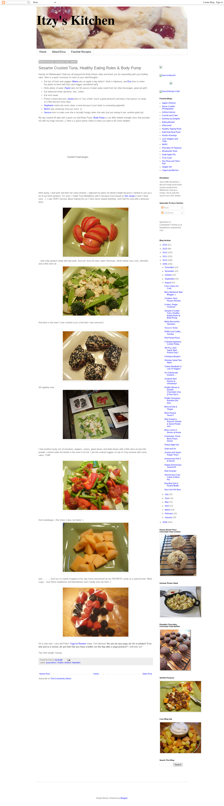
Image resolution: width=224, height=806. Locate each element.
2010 (165, 260)
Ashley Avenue (168, 112)
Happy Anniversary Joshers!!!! (172, 466)
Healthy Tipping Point (171, 129)
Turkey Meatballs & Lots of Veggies (173, 367)
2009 (165, 264)
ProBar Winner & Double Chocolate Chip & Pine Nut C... (172, 391)
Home (42, 51)
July (167, 494)
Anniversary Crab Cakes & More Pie (172, 477)
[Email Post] (68, 660)
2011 (165, 256)
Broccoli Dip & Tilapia (170, 408)
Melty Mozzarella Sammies (172, 322)
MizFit (47, 109)
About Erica (59, 51)
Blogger (124, 798)
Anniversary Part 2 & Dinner (172, 460)
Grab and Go (170, 449)
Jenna (71, 99)
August (168, 282)
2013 (165, 249)
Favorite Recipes (81, 51)
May (167, 502)
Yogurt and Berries (170, 170)
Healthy (60, 663)
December (170, 267)
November (170, 271)
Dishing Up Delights (171, 119)
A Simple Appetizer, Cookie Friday (173, 343)
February (169, 513)
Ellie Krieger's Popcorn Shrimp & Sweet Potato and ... (172, 422)
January (169, 517)
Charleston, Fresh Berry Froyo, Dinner (172, 438)
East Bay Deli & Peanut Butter (171, 484)
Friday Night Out (171, 445)
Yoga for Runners (78, 643)
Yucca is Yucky (171, 328)
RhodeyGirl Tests (169, 151)
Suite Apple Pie (169, 154)
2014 (165, 245)
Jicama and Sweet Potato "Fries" (172, 453)
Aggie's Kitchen (169, 103)
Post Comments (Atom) (61, 678)
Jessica (47, 112)
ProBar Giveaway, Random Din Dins (172, 400)
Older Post (147, 674)
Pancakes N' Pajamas (172, 148)
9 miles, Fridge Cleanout (171, 305)
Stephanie (49, 105)
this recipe (130, 196)
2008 (165, 522)
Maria (75, 81)
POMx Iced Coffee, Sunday (172, 332)
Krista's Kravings (169, 135)
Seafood (67, 663)
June (167, 498)
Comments (168, 213)
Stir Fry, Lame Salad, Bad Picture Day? (171, 350)
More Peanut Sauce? (170, 414)
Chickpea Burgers (172, 356)
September (170, 279)
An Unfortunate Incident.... (171, 374)
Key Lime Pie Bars (172, 489)
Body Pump (99, 117)
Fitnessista (167, 125)
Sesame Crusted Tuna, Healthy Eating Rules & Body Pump (172, 314)
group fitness (51, 663)
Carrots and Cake (170, 115)
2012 (165, 252)
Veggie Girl (167, 167)
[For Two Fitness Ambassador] (161, 67)
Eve (129, 81)
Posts (166, 208)
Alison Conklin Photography (168, 107)
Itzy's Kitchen (76, 19)
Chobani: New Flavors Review (172, 299)
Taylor (68, 88)
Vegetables (76, 663)
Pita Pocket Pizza (172, 338)
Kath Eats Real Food (171, 132)
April (167, 506)
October (168, 275)
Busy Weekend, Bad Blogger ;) (173, 293)
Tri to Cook (167, 158)
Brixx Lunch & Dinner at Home (172, 431)
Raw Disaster (170, 471)
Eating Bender (168, 122)
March (168, 510)
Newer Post (44, 674)
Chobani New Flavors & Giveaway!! (170, 381)
